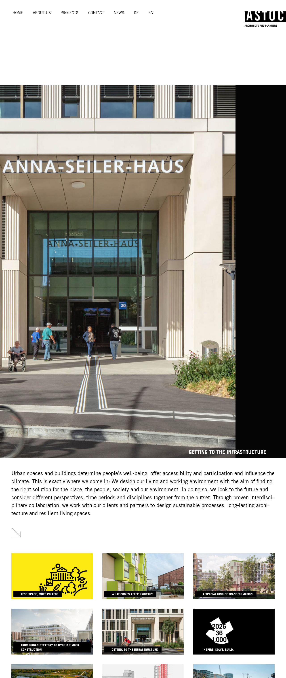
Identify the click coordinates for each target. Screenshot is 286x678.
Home (18, 13)
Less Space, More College (39, 594)
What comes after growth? (132, 594)
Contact (96, 13)
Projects (69, 13)
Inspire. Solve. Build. (218, 649)
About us (42, 13)
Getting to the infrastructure (135, 649)
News (119, 13)
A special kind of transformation (228, 594)
